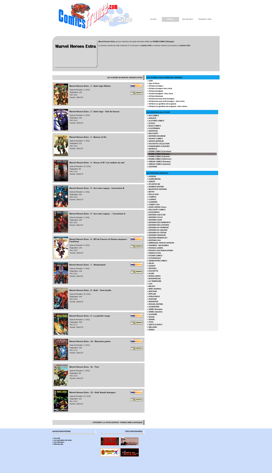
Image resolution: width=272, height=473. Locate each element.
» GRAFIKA (152, 268)
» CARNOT (151, 199)
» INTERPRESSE (154, 279)
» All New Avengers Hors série (159, 89)
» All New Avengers (155, 86)
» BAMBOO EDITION (155, 187)
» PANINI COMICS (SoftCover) (159, 159)
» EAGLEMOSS (153, 212)
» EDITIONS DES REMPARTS (159, 222)
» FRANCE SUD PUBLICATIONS (160, 251)
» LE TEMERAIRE (154, 281)
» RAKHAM (152, 299)
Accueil (153, 19)
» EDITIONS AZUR (154, 220)
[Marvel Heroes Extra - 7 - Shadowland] (60, 283)
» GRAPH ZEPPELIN (155, 141)
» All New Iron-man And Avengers (161, 99)
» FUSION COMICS (154, 256)
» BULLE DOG (153, 194)
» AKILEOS (151, 118)
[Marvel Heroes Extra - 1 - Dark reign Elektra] (60, 104)
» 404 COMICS (153, 116)
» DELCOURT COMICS (156, 210)
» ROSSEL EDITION (155, 304)
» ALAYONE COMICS (155, 121)
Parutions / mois (205, 19)
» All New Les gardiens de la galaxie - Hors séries (167, 106)
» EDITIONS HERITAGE (156, 235)
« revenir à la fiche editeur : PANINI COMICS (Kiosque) (117, 422)
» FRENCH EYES (154, 253)
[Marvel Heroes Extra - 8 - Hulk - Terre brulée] (60, 309)
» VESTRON (152, 167)
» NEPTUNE (152, 291)
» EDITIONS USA (154, 240)
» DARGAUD (152, 131)
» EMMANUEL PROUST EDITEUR (160, 243)
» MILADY (151, 286)
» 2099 (150, 81)
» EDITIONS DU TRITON (156, 233)
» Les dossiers (58, 442)
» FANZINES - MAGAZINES (158, 245)
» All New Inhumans (155, 96)
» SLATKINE (152, 314)
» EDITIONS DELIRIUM (156, 136)
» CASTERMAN (153, 128)
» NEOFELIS (152, 149)
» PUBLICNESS (153, 297)
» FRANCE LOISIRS (155, 248)
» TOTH (150, 322)
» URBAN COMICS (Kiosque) (159, 162)
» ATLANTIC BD (153, 184)
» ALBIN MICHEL (154, 179)
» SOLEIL (151, 317)
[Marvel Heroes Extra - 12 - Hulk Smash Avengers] (60, 411)
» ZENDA (151, 330)
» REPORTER (152, 302)
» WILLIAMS (152, 327)
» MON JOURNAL (154, 289)
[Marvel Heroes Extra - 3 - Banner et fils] (60, 155)
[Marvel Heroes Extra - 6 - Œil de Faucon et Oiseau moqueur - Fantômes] (60, 257)
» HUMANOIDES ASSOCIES (158, 146)
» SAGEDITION (153, 307)
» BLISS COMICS (154, 126)
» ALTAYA (151, 123)
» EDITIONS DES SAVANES (158, 225)
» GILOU (150, 263)
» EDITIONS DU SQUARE (157, 230)
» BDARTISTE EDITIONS (157, 189)
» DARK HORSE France (156, 207)
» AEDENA (151, 176)
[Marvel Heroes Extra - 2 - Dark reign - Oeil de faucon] (60, 130)
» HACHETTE (152, 271)
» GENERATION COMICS (157, 261)
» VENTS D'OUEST (154, 325)
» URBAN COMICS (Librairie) (159, 164)
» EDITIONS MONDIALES (157, 238)
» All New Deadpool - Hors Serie (160, 94)
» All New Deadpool (155, 91)
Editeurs (170, 19)
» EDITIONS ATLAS (155, 217)
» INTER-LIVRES (154, 276)
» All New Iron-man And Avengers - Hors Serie (166, 101)
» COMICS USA (153, 205)
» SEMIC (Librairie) (154, 312)
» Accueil (56, 438)
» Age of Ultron (153, 83)
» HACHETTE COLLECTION (158, 144)
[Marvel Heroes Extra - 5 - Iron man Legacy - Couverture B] (60, 206)
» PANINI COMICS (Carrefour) (159, 151)
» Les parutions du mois (62, 440)
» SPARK (151, 319)
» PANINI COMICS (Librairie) (158, 156)
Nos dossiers (187, 19)
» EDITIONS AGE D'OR (156, 215)
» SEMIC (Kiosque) (154, 309)
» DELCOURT (152, 133)
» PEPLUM (151, 294)
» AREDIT (151, 182)
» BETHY (151, 192)
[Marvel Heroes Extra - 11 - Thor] (60, 385)
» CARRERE (152, 202)
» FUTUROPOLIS (154, 258)
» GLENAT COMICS (155, 139)
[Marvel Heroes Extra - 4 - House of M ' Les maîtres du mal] (60, 181)
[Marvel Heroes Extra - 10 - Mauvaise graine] (60, 360)
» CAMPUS (151, 197)
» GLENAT (151, 266)
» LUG (149, 284)
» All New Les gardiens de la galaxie (161, 104)
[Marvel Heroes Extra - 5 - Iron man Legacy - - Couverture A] (60, 232)
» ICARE (150, 274)
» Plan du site (57, 444)
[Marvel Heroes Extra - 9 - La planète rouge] (60, 334)
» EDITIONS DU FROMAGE (158, 228)
